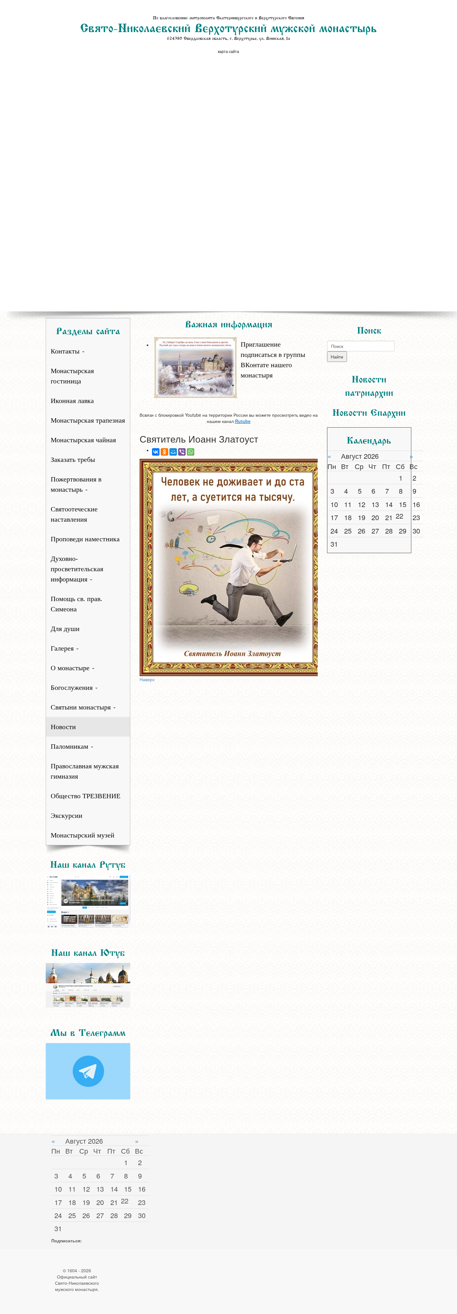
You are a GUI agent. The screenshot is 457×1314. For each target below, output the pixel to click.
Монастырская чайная (83, 440)
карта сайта (228, 51)
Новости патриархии (369, 384)
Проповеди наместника (85, 539)
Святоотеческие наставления (74, 514)
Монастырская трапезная (88, 420)
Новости (63, 727)
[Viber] (182, 452)
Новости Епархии (369, 411)
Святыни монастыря (82, 707)
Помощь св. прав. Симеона (76, 604)
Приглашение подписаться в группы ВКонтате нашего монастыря (273, 359)
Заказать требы (73, 459)
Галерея (63, 648)
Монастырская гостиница (72, 376)
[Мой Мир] (173, 452)
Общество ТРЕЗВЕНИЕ (85, 796)
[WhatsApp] (190, 452)
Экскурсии (66, 815)
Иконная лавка (72, 401)
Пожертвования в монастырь (76, 484)
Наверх (147, 679)
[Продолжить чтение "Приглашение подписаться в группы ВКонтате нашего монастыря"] (235, 336)
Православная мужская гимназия (85, 771)
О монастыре (71, 668)
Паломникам (70, 746)
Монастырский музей (82, 835)
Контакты (66, 351)
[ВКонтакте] (155, 452)
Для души (65, 629)
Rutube (243, 421)
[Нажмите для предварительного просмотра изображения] (229, 567)
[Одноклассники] (164, 452)
